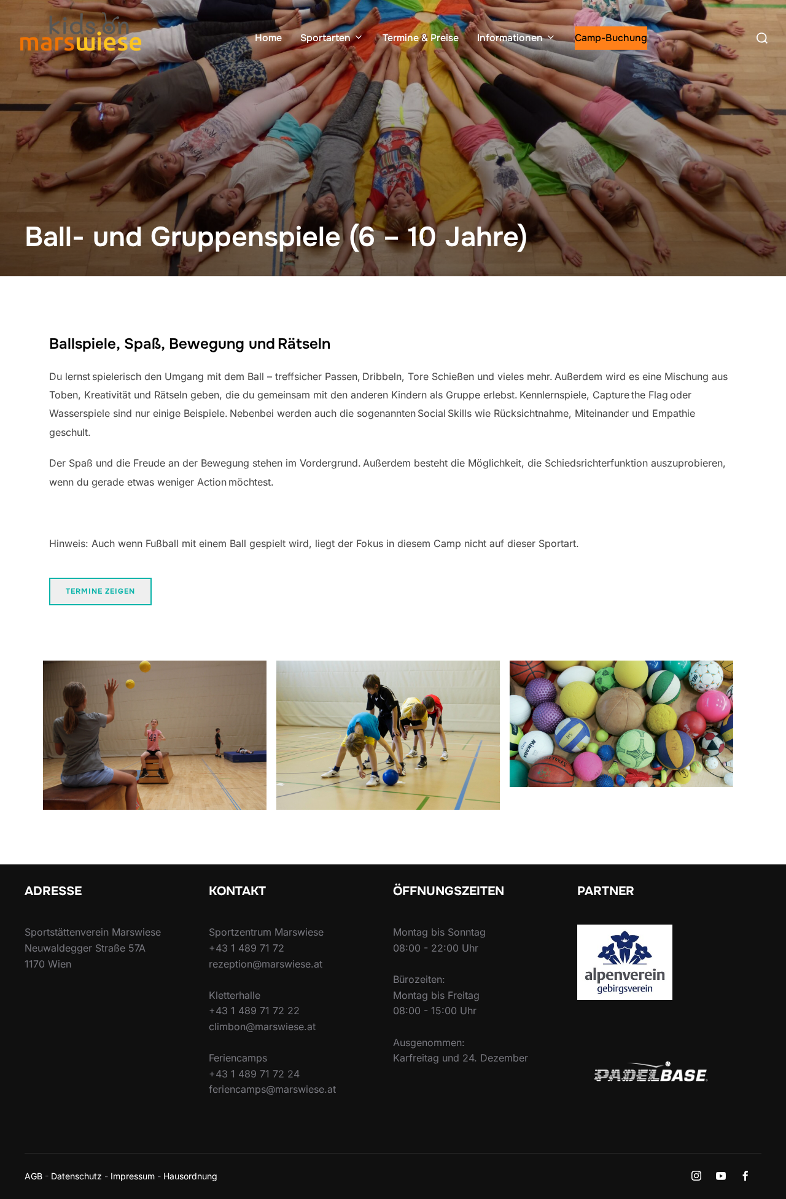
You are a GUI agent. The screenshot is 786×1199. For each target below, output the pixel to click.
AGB (33, 1176)
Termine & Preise (421, 37)
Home (268, 37)
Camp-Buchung (611, 37)
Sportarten (325, 37)
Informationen (510, 37)
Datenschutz (76, 1176)
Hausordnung (190, 1176)
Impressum (133, 1176)
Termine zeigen (100, 591)
